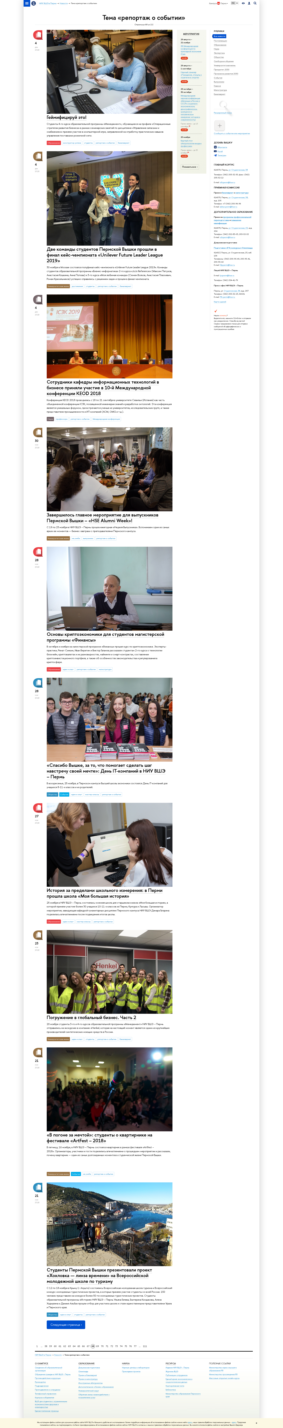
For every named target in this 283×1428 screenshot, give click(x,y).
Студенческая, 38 (232, 290)
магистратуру (241, 192)
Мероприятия (191, 34)
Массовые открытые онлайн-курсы (224, 1378)
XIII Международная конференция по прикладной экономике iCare (191, 50)
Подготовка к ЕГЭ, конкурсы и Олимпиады (233, 248)
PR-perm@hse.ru (227, 297)
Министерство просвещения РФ (223, 1374)
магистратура (105, 669)
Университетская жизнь (225, 65)
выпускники (88, 538)
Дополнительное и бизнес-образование (96, 1387)
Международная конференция (106, 419)
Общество (219, 57)
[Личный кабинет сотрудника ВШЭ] (249, 3)
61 (60, 1346)
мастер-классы (92, 794)
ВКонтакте (222, 147)
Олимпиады (83, 1371)
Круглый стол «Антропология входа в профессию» (191, 143)
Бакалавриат (219, 94)
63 (69, 1346)
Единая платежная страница (47, 1411)
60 (55, 1346)
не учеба (76, 538)
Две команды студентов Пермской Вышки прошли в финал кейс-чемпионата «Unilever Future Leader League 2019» (105, 255)
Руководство (40, 1382)
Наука (216, 49)
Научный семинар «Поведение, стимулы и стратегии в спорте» (191, 75)
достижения (77, 286)
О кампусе (42, 1363)
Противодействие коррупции (48, 1378)
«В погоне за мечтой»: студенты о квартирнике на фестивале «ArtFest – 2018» (99, 1137)
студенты (88, 142)
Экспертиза (219, 53)
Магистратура (220, 90)
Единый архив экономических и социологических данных (179, 1380)
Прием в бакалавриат (87, 1375)
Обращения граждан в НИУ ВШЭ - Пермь (52, 1374)
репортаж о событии (105, 142)
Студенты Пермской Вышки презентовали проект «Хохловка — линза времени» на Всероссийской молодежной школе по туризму (99, 1275)
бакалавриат (227, 192)
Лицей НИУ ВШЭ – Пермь (226, 270)
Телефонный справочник (45, 1393)
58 (46, 1346)
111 (145, 1346)
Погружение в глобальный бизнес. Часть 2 (91, 1017)
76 (130, 1346)
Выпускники (219, 81)
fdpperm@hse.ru (227, 265)
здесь (190, 1422)
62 (64, 1346)
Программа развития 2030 (226, 73)
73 (116, 1346)
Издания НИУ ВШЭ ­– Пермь (177, 1367)
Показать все (189, 166)
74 (121, 1346)
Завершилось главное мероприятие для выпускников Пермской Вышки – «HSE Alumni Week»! (102, 517)
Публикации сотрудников (176, 1375)
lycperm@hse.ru (227, 275)
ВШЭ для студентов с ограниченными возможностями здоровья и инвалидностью (51, 1404)
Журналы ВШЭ (172, 1371)
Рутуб (220, 151)
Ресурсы (171, 1363)
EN (237, 3)
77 (135, 1346)
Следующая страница (65, 1325)
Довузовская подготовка (225, 242)
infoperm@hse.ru (227, 182)
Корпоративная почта (175, 1386)
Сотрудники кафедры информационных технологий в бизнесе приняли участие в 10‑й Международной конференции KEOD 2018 (103, 388)
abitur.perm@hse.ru (228, 206)
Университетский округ (88, 1390)
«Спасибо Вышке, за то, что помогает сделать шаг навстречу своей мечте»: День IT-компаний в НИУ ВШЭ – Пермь (106, 771)
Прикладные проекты (131, 1371)
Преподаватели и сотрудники (47, 1389)
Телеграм (222, 155)
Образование (220, 45)
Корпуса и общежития (44, 1397)
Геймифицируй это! (67, 117)
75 (126, 1346)
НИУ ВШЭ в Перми (43, 1355)
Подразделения (41, 1386)
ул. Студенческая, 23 (238, 228)
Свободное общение (224, 61)
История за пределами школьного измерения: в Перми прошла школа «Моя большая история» (104, 893)
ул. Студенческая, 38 (238, 169)
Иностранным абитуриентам (90, 1383)
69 (97, 1346)
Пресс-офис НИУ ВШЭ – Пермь (228, 285)
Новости (58, 1355)
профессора (61, 419)
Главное (217, 86)
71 (107, 1346)
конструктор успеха (72, 142)
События (218, 77)
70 (102, 1346)
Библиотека (171, 1389)
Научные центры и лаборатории (135, 1367)
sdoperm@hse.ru (227, 237)
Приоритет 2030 (221, 69)
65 (79, 1346)
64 (74, 1346)
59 (50, 1346)
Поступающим (220, 40)
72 (111, 1346)
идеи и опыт (68, 669)
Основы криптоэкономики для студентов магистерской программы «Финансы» (105, 637)
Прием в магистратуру (88, 1379)
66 (83, 1346)
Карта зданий (220, 301)
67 (88, 1346)
